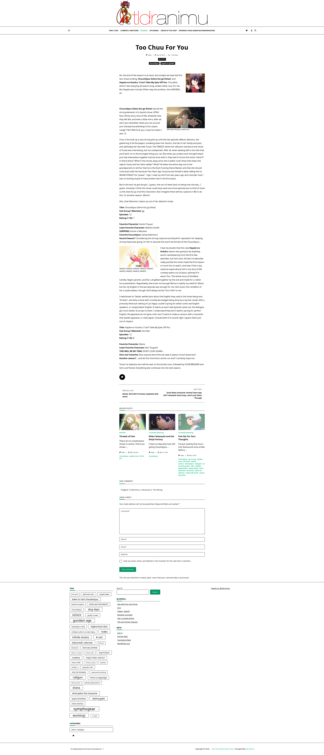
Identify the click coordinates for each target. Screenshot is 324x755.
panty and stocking (99, 672)
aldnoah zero (88, 594)
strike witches (77, 703)
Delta (149, 55)
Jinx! (119, 608)
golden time (134, 456)
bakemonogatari (77, 604)
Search (119, 588)
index (104, 631)
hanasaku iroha (78, 626)
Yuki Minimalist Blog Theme (223, 749)
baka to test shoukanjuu (85, 599)
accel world (74, 594)
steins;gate (98, 698)
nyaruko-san (87, 667)
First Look (113, 30)
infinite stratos (80, 637)
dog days (93, 609)
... (127, 447)
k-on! (99, 637)
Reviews (144, 30)
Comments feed (124, 640)
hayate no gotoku (167, 63)
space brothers (79, 698)
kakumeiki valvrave (82, 642)
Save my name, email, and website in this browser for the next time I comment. (157, 561)
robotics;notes (75, 683)
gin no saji (192, 459)
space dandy (193, 468)
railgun (78, 677)
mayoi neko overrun (95, 657)
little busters (90, 653)
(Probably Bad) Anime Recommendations (197, 30)
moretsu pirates (90, 663)
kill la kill (186, 461)
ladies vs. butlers (76, 653)
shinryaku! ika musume (84, 693)
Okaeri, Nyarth (123, 611)
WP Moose (250, 749)
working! (79, 715)
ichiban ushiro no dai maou (83, 632)
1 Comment (174, 55)
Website (124, 554)
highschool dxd (99, 626)
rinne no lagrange (98, 677)
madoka (76, 657)
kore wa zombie (90, 647)
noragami (198, 464)
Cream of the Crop (169, 30)
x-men (94, 716)
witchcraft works (192, 473)
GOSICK (76, 615)
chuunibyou (154, 63)
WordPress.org (123, 643)
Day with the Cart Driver (127, 604)
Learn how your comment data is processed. (170, 577)
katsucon (101, 643)
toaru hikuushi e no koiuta (190, 469)
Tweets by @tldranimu (220, 588)
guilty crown (92, 615)
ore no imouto (79, 672)
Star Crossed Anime (125, 618)
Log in (120, 633)
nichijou (74, 667)
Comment (125, 511)
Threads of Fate (127, 436)
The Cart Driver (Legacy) (127, 622)
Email (123, 547)
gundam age (82, 620)
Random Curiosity (124, 615)
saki (192, 466)
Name (124, 539)
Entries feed (122, 636)
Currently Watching (129, 30)
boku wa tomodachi (98, 604)
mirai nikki (76, 662)
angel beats (104, 594)
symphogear (84, 709)
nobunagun (189, 464)
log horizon (104, 652)
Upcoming (154, 30)
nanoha (103, 663)
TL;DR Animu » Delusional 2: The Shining (145, 490)
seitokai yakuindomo (92, 683)
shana (76, 687)
